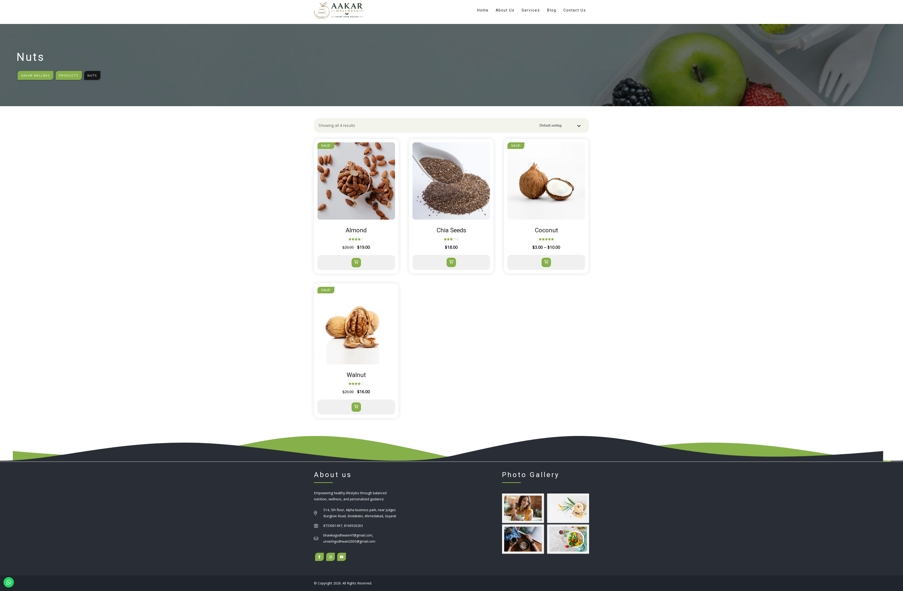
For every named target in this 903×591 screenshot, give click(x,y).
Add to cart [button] (356, 262)
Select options (546, 262)
